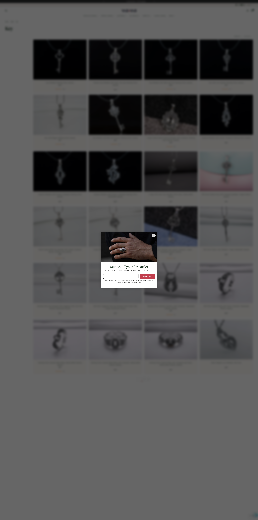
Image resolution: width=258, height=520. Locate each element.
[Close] (154, 235)
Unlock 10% (147, 276)
